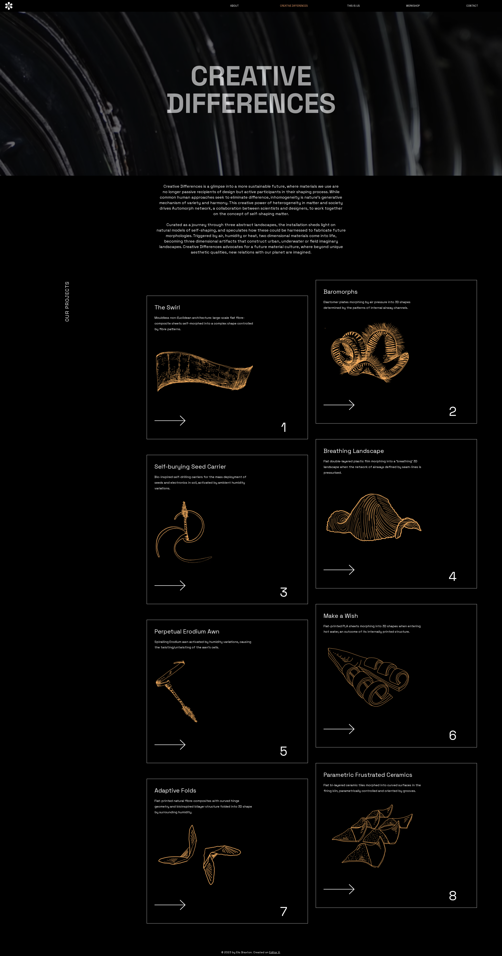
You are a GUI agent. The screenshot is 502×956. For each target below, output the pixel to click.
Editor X (274, 952)
